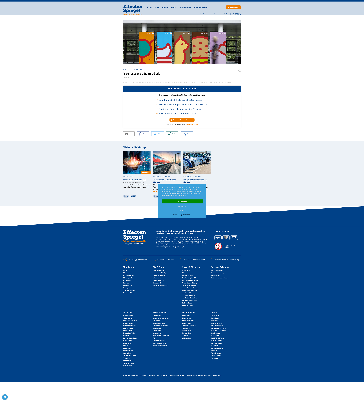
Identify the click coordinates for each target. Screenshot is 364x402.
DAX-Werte (214, 320)
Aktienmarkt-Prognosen (160, 325)
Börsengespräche (128, 278)
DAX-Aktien (215, 318)
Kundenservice (157, 283)
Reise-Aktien (127, 348)
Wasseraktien (127, 365)
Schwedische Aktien (159, 340)
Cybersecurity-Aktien (130, 320)
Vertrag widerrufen (159, 275)
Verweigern (182, 206)
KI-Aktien (126, 335)
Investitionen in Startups (189, 290)
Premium (234, 7)
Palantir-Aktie (186, 330)
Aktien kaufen (157, 315)
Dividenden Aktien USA (189, 325)
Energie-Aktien (128, 323)
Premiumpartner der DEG (229, 246)
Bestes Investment (187, 275)
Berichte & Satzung (217, 270)
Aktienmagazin (157, 278)
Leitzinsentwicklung (188, 295)
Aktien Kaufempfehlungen (161, 318)
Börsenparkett (186, 318)
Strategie (126, 288)
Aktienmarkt (156, 320)
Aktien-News (157, 328)
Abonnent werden (158, 270)
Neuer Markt (186, 328)
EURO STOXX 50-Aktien (218, 328)
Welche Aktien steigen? (160, 345)
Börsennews (127, 280)
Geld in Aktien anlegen (189, 285)
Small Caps (214, 350)
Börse (157, 7)
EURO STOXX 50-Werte (218, 330)
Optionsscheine (187, 303)
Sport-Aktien (127, 353)
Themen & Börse (128, 293)
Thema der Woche (129, 290)
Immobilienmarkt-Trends (190, 288)
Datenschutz (164, 375)
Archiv (174, 7)
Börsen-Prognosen (188, 320)
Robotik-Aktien (128, 350)
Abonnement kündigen (160, 273)
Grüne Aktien (127, 330)
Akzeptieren (182, 201)
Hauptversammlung (217, 273)
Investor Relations (200, 7)
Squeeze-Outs (186, 333)
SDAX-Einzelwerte (217, 348)
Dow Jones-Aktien (217, 323)
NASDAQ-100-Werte (217, 338)
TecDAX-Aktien (216, 353)
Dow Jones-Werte (217, 325)
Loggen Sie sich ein (193, 124)
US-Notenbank (186, 338)
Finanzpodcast (185, 7)
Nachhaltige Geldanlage (189, 298)
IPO (154, 338)
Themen (165, 7)
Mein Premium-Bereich (160, 285)
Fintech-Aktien (128, 328)
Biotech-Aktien (128, 315)
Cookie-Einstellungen (214, 375)
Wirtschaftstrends (187, 305)
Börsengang (185, 315)
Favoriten (126, 283)
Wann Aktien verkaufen (160, 343)
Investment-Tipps (187, 293)
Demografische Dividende (161, 335)
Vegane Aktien (127, 360)
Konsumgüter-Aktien (130, 338)
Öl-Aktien (126, 345)
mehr (148, 187)
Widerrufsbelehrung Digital (178, 375)
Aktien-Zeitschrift (158, 280)
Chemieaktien (127, 318)
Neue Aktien (127, 343)
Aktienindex (215, 315)
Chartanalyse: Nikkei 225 (134, 180)
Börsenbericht (127, 273)
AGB (158, 375)
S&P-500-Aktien (216, 343)
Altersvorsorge (186, 273)
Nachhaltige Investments (189, 300)
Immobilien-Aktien (129, 333)
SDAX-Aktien (215, 345)
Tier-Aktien (126, 358)
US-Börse (185, 335)
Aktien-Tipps (157, 330)
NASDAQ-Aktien (216, 340)
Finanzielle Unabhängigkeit (190, 283)
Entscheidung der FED (189, 278)
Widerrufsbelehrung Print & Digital (197, 375)
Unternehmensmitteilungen (220, 278)
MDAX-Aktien (215, 333)
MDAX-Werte (215, 335)
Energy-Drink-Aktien (129, 325)
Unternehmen (215, 275)
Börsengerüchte (128, 275)
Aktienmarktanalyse (159, 323)
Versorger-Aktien (128, 363)
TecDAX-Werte (216, 355)
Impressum (152, 375)
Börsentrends (186, 323)
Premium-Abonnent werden (182, 120)
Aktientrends (157, 333)
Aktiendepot (186, 270)
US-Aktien (214, 358)
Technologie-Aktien (129, 355)
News (149, 7)
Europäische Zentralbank (190, 280)
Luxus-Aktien (127, 340)
